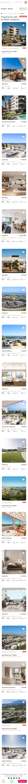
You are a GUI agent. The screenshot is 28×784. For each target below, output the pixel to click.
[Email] (21, 2)
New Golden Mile (12, 162)
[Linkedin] (14, 778)
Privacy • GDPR (22, 774)
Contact (21, 776)
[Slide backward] (5, 34)
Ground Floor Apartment (8, 121)
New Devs (10, 8)
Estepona (16, 13)
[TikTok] (19, 778)
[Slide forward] (22, 34)
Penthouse (5, 313)
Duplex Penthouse (7, 351)
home (4, 13)
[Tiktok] (16, 2)
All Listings (3, 8)
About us (15, 776)
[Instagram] (14, 2)
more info (22, 781)
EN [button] (26, 2)
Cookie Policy (8, 776)
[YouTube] (16, 778)
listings (10, 13)
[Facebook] (8, 778)
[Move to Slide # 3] (15, 80)
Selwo (9, 53)
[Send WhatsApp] (12, 781)
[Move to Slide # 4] (16, 80)
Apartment (5, 84)
